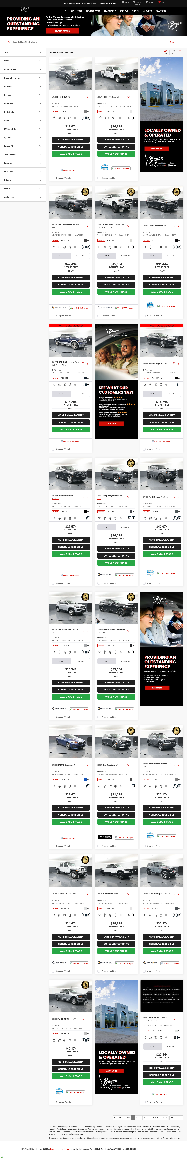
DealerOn (53, 1149)
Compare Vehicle (63, 178)
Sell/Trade (161, 11)
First (118, 1118)
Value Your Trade (71, 154)
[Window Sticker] (88, 118)
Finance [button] (135, 11)
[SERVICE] (137, 3)
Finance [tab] (80, 256)
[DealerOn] (27, 1149)
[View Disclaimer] (75, 118)
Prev (127, 1118)
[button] (89, 73)
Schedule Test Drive (70, 146)
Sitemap (60, 1149)
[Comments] (84, 118)
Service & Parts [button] (93, 11)
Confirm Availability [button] (71, 139)
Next (154, 1118)
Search (172, 42)
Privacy (67, 1149)
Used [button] (79, 11)
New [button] (72, 11)
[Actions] (87, 97)
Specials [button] (124, 11)
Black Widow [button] (110, 11)
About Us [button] (147, 11)
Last (163, 1118)
